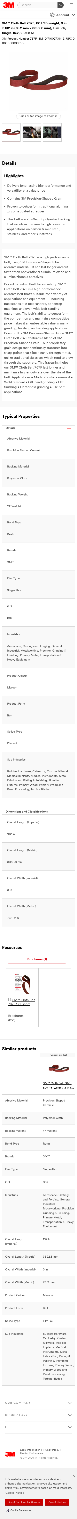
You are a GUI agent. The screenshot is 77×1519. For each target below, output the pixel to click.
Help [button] (9, 1427)
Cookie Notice (15, 1493)
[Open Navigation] (71, 5)
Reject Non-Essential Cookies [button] (24, 1502)
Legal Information (30, 1450)
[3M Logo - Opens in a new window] (8, 5)
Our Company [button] (18, 1403)
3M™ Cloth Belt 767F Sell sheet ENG (21, 1002)
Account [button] (62, 15)
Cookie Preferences (31, 1453)
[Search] (60, 5)
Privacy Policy (51, 1450)
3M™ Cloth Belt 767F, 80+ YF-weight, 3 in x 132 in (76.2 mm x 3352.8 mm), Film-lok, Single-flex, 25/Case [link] (57, 1086)
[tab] (37, 959)
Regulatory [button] (16, 1415)
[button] (18, 1510)
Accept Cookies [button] (57, 1502)
